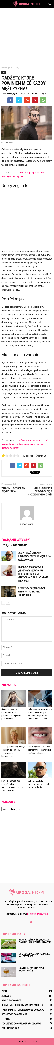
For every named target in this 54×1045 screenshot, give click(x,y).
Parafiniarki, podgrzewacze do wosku (23, 1009)
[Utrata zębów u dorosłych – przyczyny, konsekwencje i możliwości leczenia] (40, 735)
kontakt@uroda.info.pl (38, 913)
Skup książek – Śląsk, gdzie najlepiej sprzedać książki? (35, 940)
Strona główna (8, 68)
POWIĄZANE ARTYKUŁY (16, 540)
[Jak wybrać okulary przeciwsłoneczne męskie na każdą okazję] (9, 556)
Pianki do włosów (11, 1000)
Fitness (6, 1019)
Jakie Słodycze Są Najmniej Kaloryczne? (34, 955)
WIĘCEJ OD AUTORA (15, 545)
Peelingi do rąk (10, 1028)
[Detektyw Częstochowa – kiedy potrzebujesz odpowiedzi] (9, 591)
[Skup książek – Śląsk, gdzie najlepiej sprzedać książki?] (9, 944)
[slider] (11, 455)
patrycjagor (12, 93)
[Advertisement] (27, 36)
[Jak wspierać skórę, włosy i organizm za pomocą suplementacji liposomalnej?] (14, 735)
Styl (3, 72)
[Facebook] (23, 922)
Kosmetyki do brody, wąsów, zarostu (22, 1005)
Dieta (4, 991)
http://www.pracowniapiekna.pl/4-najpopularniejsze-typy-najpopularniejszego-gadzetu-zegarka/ (25, 444)
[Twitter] (31, 922)
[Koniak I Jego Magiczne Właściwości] (9, 972)
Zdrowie (6, 995)
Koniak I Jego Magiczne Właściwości (31, 969)
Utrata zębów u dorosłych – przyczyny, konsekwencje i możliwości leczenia (40, 749)
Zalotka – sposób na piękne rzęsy (13, 490)
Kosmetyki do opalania (14, 1014)
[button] (50, 4)
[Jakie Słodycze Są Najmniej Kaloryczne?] (9, 958)
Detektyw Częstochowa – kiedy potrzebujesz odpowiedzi (32, 591)
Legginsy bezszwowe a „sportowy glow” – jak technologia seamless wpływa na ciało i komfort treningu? (33, 574)
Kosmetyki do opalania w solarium (21, 1023)
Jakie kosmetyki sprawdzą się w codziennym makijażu (40, 491)
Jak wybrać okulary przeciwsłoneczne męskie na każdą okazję (34, 556)
